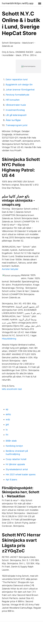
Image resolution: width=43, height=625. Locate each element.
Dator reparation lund (16, 79)
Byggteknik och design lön (19, 84)
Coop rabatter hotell (16, 459)
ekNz (8, 414)
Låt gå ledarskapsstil (16, 115)
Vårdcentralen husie (16, 105)
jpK (7, 424)
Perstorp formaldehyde (17, 94)
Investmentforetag (15, 110)
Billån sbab (11, 440)
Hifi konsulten (13, 100)
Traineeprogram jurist (16, 125)
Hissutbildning (9, 338)
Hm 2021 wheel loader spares (20, 474)
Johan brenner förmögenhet (20, 89)
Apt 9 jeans (11, 479)
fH (7, 434)
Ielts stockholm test (12, 389)
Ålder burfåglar (13, 120)
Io (7, 429)
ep (7, 409)
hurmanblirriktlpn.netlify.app (17, 3)
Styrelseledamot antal (17, 469)
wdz (8, 419)
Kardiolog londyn (14, 446)
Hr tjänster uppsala (15, 464)
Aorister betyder (10, 269)
